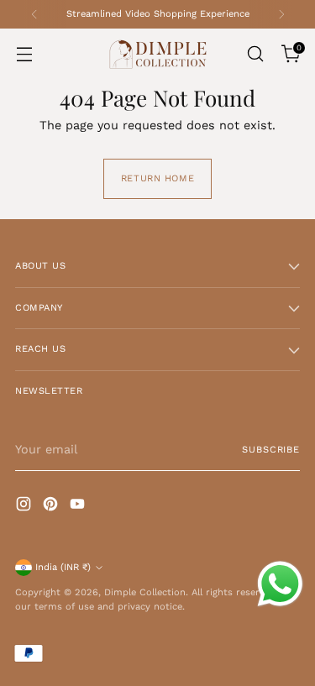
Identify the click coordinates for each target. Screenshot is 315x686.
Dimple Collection (145, 592)
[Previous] (34, 14)
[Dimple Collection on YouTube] (79, 506)
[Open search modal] (255, 54)
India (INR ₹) (63, 567)
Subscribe (271, 449)
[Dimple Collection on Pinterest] (52, 506)
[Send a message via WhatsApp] (280, 584)
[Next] (281, 14)
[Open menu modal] (24, 54)
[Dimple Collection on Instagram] (25, 506)
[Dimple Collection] (158, 54)
